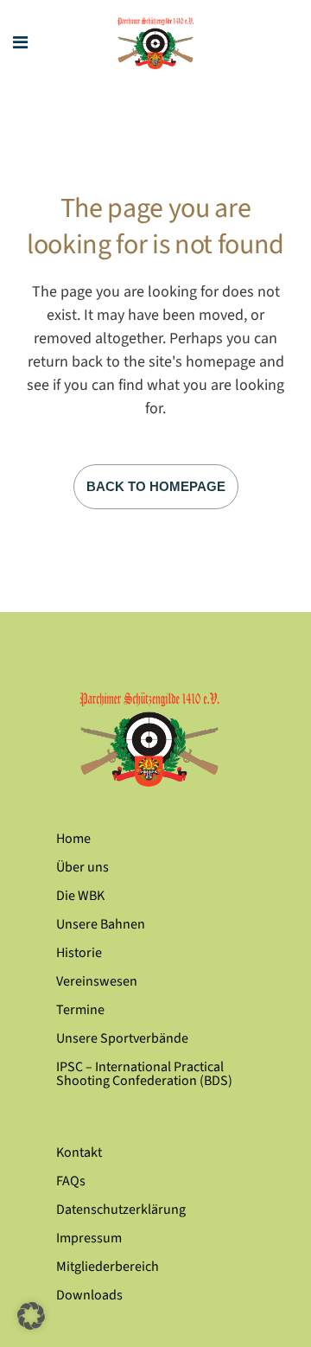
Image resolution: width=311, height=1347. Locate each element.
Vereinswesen (96, 981)
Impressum (89, 1238)
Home (73, 839)
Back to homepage (155, 486)
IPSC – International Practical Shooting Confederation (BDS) (144, 1074)
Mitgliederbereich (107, 1267)
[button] (31, 1316)
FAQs (71, 1181)
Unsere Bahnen (100, 924)
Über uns (82, 867)
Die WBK (80, 896)
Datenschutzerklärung (121, 1209)
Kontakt (79, 1152)
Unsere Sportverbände (122, 1038)
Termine (80, 1010)
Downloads (89, 1295)
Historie (79, 953)
